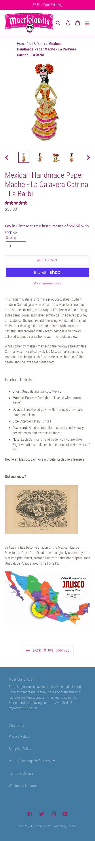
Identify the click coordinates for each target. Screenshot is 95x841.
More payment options (48, 283)
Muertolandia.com (40, 826)
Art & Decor (37, 43)
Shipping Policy (20, 748)
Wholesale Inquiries (23, 785)
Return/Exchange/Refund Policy (32, 761)
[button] (16, 203)
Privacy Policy (19, 736)
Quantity (11, 238)
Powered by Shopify (64, 826)
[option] (24, 157)
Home (22, 43)
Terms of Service (21, 773)
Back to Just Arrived (51, 650)
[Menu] (87, 23)
